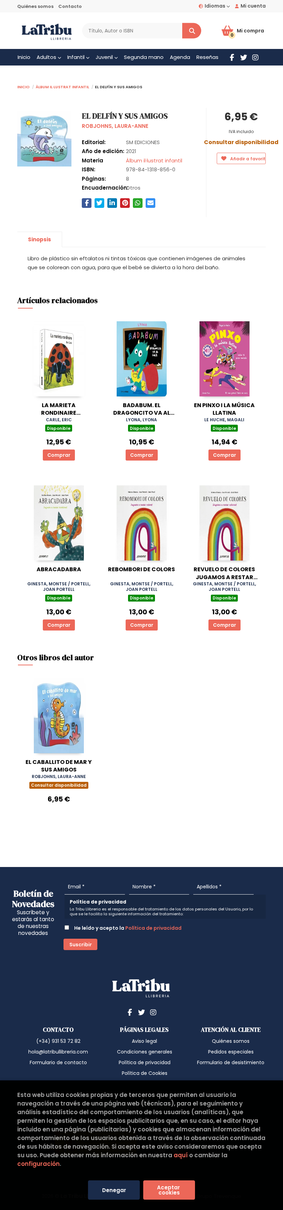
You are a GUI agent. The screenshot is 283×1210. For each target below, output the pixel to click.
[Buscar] (191, 31)
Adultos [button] (47, 57)
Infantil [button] (76, 57)
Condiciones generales (144, 1051)
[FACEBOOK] (232, 57)
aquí (181, 1155)
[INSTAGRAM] (255, 57)
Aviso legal (144, 1041)
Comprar (58, 455)
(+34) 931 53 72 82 (58, 1041)
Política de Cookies (144, 1073)
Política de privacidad (153, 928)
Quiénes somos (35, 6)
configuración (38, 1164)
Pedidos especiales (231, 1051)
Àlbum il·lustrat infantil (62, 86)
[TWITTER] (243, 57)
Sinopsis (39, 239)
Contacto (70, 6)
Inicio (23, 86)
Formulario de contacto (58, 1062)
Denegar (114, 1190)
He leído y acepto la (127, 928)
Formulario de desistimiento (230, 1062)
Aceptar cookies (169, 1190)
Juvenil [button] (105, 57)
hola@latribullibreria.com (58, 1051)
